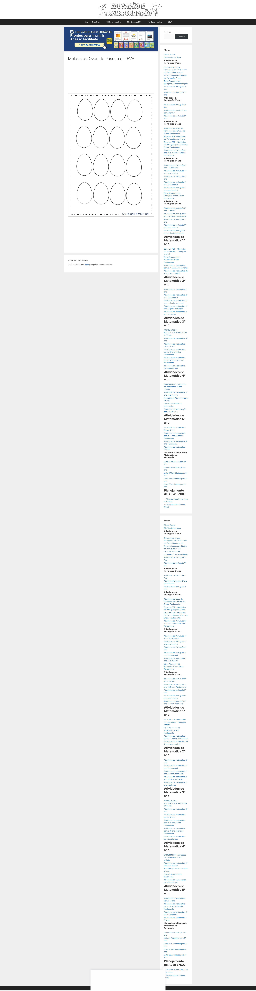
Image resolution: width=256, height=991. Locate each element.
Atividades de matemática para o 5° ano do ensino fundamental (174, 435)
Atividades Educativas (113, 22)
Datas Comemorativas (154, 22)
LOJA (170, 22)
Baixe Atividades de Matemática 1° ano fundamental (172, 259)
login (87, 265)
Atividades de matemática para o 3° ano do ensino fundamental (174, 360)
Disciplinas (96, 22)
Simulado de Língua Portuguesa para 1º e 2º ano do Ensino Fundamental (175, 69)
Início (86, 22)
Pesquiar (167, 32)
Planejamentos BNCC (134, 22)
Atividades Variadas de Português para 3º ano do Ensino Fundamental (174, 130)
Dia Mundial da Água (172, 57)
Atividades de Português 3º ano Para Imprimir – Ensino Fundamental (175, 152)
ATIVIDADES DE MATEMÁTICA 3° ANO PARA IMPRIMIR (175, 332)
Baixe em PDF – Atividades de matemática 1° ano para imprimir (175, 251)
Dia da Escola (169, 54)
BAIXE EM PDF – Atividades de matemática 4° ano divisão (175, 386)
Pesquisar (182, 36)
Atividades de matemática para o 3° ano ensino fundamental (174, 352)
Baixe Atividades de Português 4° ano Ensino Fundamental (174, 195)
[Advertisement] (111, 78)
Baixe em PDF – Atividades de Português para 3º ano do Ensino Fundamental (176, 144)
